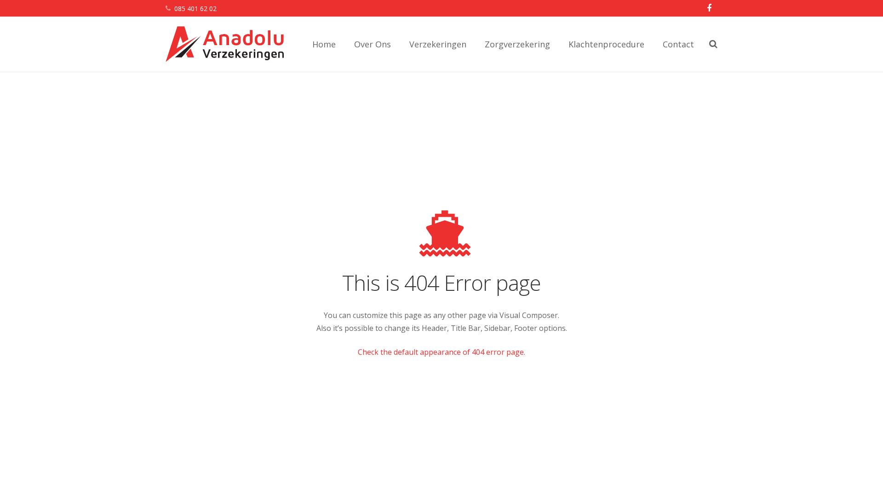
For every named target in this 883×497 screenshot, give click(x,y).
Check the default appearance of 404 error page (441, 352)
